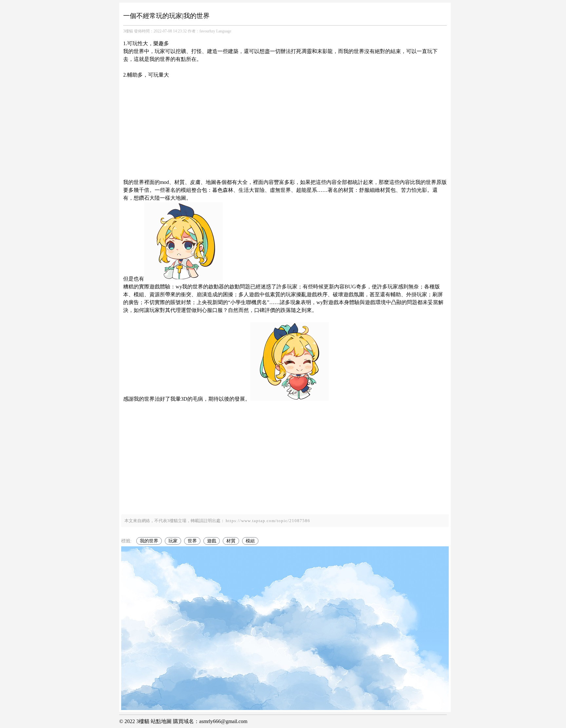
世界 (192, 540)
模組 (250, 540)
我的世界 (149, 540)
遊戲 (211, 540)
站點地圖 (161, 721)
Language (223, 31)
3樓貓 (128, 31)
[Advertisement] (285, 125)
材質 (231, 540)
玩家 (173, 540)
